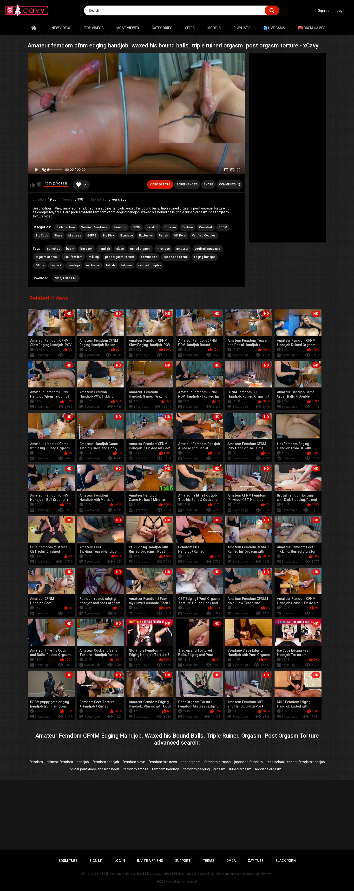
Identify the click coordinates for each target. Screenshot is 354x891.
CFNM (136, 227)
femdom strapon (217, 762)
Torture (187, 227)
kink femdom (73, 257)
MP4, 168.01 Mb (66, 278)
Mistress (74, 235)
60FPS (92, 235)
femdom (36, 762)
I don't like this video (38, 184)
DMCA (231, 861)
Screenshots (187, 184)
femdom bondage (166, 769)
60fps (40, 265)
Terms (208, 861)
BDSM (223, 227)
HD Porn (180, 235)
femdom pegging (196, 769)
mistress (163, 248)
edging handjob (205, 257)
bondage (74, 265)
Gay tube (255, 861)
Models (214, 28)
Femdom (120, 227)
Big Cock (42, 235)
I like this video (32, 184)
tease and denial (176, 257)
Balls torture (66, 227)
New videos (61, 28)
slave (120, 248)
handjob (104, 248)
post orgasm (191, 762)
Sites (190, 28)
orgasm (219, 769)
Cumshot (205, 227)
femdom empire (135, 769)
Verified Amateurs (94, 227)
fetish (110, 265)
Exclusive (146, 235)
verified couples (149, 265)
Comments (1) (229, 184)
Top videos (94, 28)
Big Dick (108, 235)
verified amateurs (208, 248)
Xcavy (168, 881)
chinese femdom (59, 762)
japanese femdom (248, 762)
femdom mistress (163, 762)
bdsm (70, 248)
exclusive (93, 265)
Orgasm (170, 227)
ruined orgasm (140, 248)
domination (149, 257)
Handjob (152, 227)
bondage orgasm (268, 769)
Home (34, 28)
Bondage (126, 235)
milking (94, 257)
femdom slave (134, 762)
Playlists (241, 28)
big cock (86, 248)
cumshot (53, 248)
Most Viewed (127, 28)
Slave (58, 235)
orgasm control (47, 257)
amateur (182, 248)
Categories (162, 28)
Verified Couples (204, 235)
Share (208, 184)
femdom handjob (105, 762)
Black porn (285, 861)
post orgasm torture (120, 257)
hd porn (126, 265)
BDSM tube (68, 861)
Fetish (163, 235)
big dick (56, 265)
